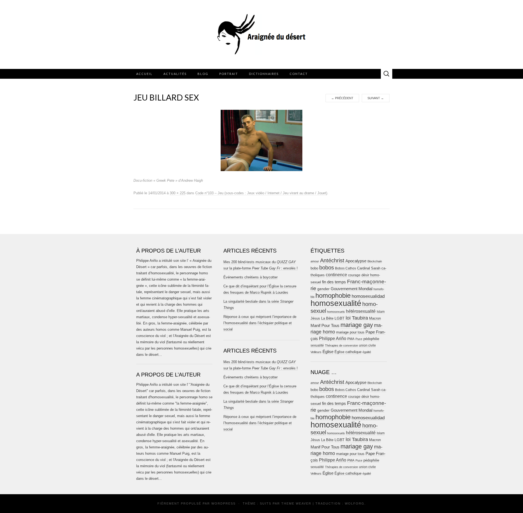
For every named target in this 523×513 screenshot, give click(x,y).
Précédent (342, 98)
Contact (299, 73)
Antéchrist (332, 260)
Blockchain (374, 261)
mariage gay (356, 324)
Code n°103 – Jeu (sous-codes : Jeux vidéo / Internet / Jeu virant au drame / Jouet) (261, 193)
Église (328, 352)
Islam (381, 312)
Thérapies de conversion (341, 345)
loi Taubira (357, 318)
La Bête (327, 318)
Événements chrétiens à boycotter (250, 277)
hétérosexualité (361, 311)
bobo (314, 268)
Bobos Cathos (345, 268)
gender (323, 289)
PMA (350, 339)
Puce (358, 339)
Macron (375, 318)
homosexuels (336, 311)
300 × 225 (178, 193)
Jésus (315, 318)
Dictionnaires (264, 73)
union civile (367, 345)
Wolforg (354, 503)
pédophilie (371, 339)
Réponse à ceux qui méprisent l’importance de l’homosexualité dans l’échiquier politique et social (259, 323)
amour (315, 261)
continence (336, 274)
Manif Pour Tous (325, 325)
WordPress (223, 503)
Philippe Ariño (332, 338)
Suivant (375, 98)
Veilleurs (316, 352)
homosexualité (336, 303)
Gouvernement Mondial (351, 288)
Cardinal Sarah (368, 268)
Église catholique (348, 352)
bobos (326, 268)
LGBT (340, 318)
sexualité (317, 345)
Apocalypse (355, 261)
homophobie (333, 295)
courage (354, 275)
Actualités (175, 73)
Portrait (228, 73)
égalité (367, 352)
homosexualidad (368, 296)
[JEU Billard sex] (261, 140)
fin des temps (334, 282)
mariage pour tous (350, 332)
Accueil (144, 73)
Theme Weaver (296, 503)
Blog (202, 73)
